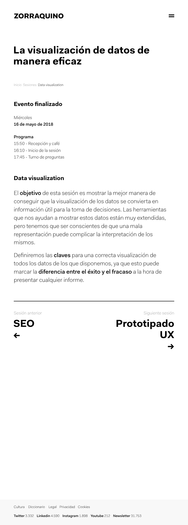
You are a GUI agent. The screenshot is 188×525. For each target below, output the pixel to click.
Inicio (18, 85)
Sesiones (29, 85)
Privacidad (67, 507)
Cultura (19, 507)
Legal (53, 507)
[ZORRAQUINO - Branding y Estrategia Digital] (39, 15)
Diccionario (36, 507)
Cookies (84, 507)
